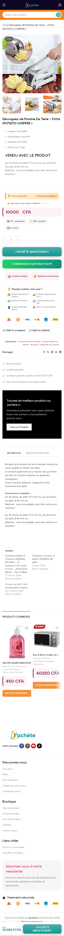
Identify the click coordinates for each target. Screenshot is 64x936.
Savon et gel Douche (12, 672)
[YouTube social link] (33, 745)
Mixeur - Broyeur (30, 344)
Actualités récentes (12, 852)
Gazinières (38, 664)
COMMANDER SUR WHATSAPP (32, 263)
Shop (5, 25)
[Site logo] (32, 4)
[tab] (13, 453)
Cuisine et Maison (49, 341)
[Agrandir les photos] (56, 88)
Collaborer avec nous (14, 785)
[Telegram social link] (60, 352)
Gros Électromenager (43, 661)
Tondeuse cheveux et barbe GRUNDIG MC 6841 (43, 559)
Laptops (6, 824)
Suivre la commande (13, 847)
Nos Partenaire (10, 780)
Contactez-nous (11, 791)
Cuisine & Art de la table (29, 341)
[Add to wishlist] (27, 628)
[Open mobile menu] (4, 5)
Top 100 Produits (11, 819)
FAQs (5, 774)
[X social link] (48, 352)
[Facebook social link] (44, 352)
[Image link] (22, 734)
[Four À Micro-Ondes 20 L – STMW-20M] (47, 638)
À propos (7, 769)
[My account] (60, 5)
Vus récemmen (10, 808)
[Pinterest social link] (52, 352)
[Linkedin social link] (56, 352)
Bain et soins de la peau (14, 666)
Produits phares (11, 813)
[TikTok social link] (39, 745)
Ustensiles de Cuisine (49, 344)
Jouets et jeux (9, 830)
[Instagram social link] (27, 745)
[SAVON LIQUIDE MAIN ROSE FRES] (16, 642)
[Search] (58, 14)
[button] (5, 63)
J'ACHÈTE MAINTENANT (32, 251)
